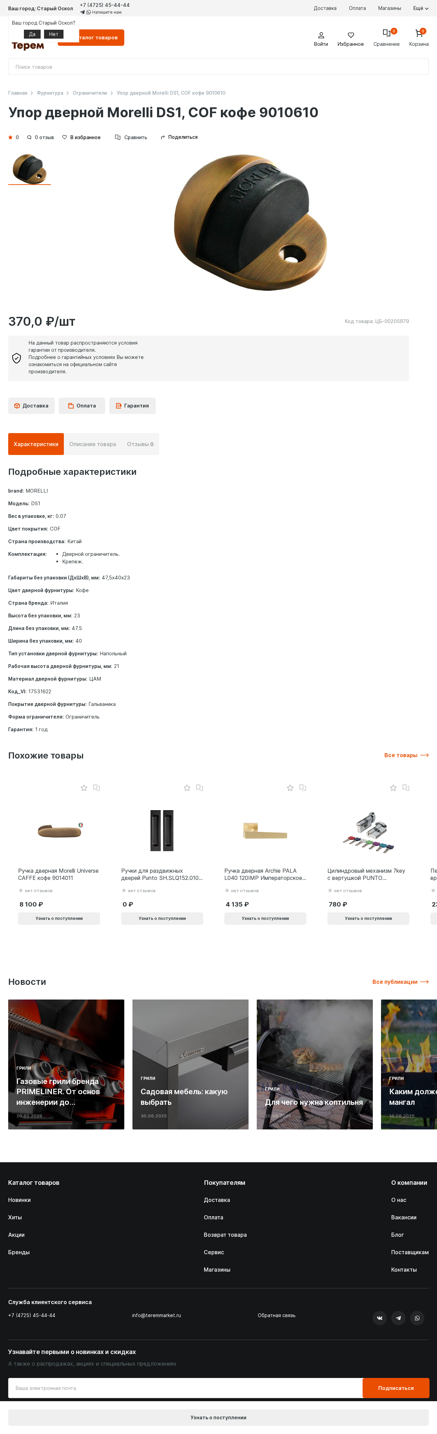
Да (32, 34)
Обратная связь (277, 1315)
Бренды (19, 1252)
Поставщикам (410, 1252)
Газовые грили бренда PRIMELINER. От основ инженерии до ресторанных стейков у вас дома (60, 1102)
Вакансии (404, 1217)
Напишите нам (106, 12)
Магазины (389, 8)
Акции (16, 1234)
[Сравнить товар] (96, 788)
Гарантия (136, 405)
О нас (398, 1199)
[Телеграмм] (398, 1318)
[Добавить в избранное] (83, 788)
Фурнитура (50, 93)
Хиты (15, 1217)
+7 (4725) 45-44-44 (105, 5)
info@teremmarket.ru (156, 1315)
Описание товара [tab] (92, 444)
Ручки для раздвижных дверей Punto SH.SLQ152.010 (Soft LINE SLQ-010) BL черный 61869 (160, 874)
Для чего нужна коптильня (314, 1102)
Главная (17, 93)
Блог (397, 1234)
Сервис (214, 1252)
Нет (53, 34)
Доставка (325, 8)
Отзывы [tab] (140, 444)
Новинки (19, 1199)
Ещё (419, 8)
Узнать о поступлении (218, 1417)
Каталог (95, 37)
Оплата (357, 8)
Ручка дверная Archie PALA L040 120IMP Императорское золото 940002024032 (263, 874)
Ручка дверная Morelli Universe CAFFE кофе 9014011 (58, 874)
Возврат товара (225, 1234)
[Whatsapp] (417, 1318)
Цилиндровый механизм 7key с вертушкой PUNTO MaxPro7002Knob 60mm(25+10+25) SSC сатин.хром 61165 (366, 874)
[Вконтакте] (379, 1318)
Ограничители (90, 93)
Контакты (404, 1269)
